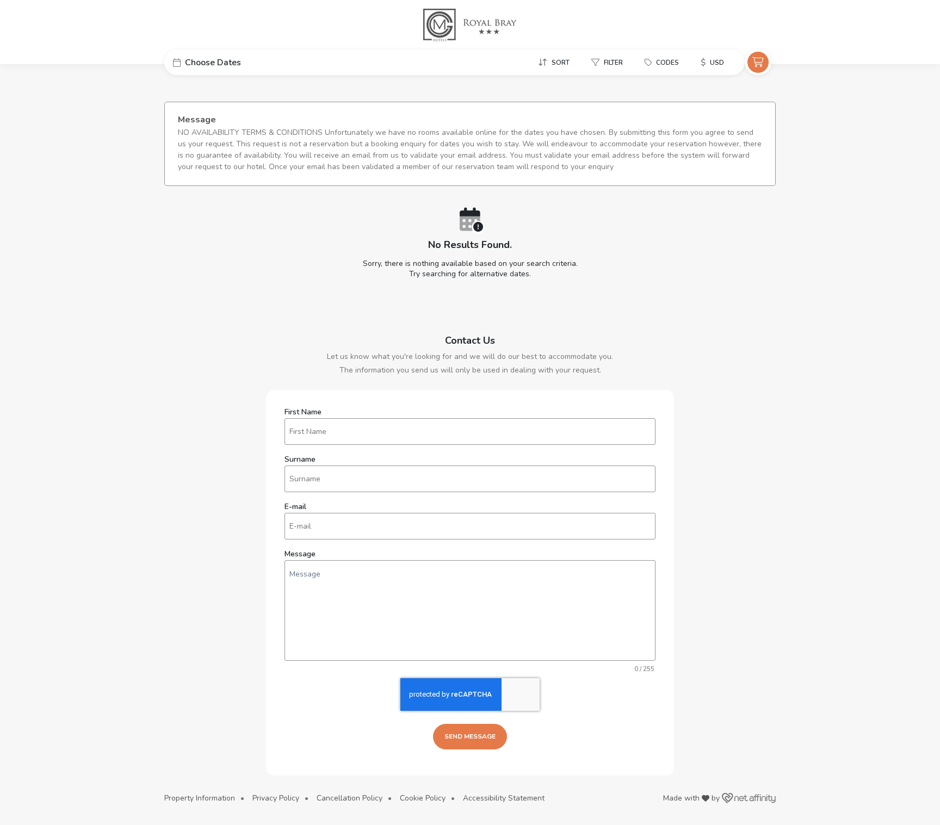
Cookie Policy (423, 798)
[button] (245, 62)
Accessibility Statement (504, 798)
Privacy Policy (275, 798)
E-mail (295, 507)
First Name (303, 412)
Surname (300, 459)
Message (300, 554)
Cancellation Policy (349, 798)
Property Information (199, 798)
